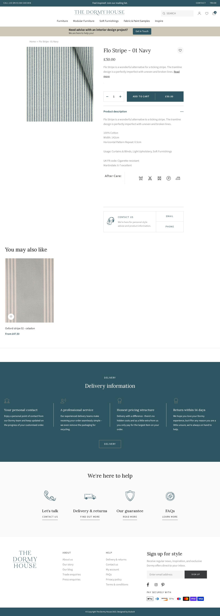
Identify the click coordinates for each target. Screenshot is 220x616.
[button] (180, 50)
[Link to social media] (148, 585)
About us (68, 559)
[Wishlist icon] (204, 13)
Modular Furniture (83, 21)
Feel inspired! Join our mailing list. (110, 3)
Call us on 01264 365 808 (17, 3)
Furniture (62, 21)
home (33, 41)
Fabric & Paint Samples (137, 21)
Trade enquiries (72, 574)
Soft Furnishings (109, 21)
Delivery (110, 444)
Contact (201, 3)
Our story (68, 564)
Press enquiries (71, 579)
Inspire (159, 21)
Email (169, 216)
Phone (170, 226)
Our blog (68, 569)
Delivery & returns (116, 559)
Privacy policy (114, 579)
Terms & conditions (117, 584)
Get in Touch (142, 31)
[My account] (199, 13)
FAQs (109, 574)
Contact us (112, 564)
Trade (213, 3)
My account (112, 569)
